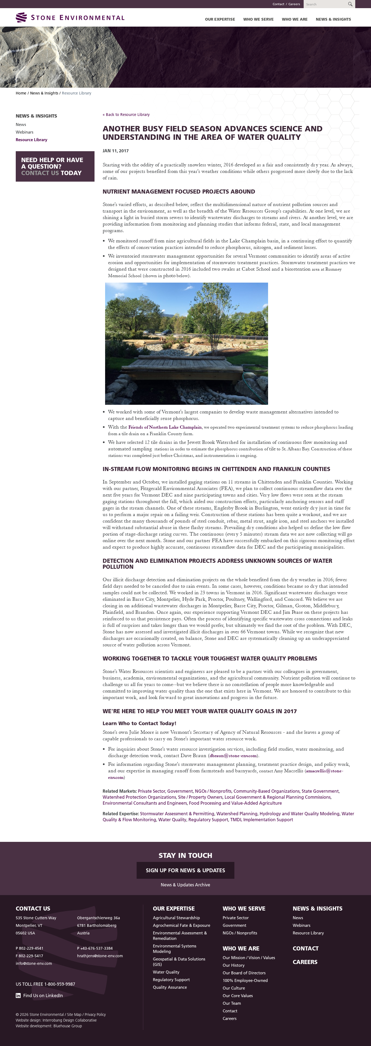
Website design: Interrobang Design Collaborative (56, 1020)
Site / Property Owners (200, 797)
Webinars (24, 132)
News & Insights (333, 19)
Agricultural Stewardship (176, 917)
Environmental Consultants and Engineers (145, 803)
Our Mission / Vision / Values (249, 957)
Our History (234, 965)
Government (180, 791)
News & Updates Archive (185, 884)
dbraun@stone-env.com (233, 755)
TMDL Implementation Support (261, 819)
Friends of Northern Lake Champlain (165, 427)
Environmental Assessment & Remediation (180, 935)
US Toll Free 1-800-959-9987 (45, 984)
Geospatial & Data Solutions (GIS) (179, 961)
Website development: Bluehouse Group (49, 1025)
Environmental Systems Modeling (174, 948)
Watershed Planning (236, 813)
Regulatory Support (208, 819)
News (21, 124)
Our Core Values (238, 995)
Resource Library (31, 139)
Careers (294, 4)
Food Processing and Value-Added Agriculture (235, 803)
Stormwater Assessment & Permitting (177, 813)
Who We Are (295, 19)
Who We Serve (258, 19)
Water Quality (172, 819)
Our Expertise (220, 19)
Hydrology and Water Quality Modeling (299, 813)
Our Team (232, 1003)
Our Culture (234, 988)
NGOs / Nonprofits (213, 791)
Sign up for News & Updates (185, 870)
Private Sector (151, 791)
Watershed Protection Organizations (139, 797)
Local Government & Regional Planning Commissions (278, 797)
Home (21, 93)
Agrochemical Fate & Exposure (181, 925)
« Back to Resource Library (126, 114)
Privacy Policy (95, 1014)
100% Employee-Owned (245, 980)
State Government (320, 791)
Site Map (74, 1014)
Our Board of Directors (244, 972)
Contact (278, 4)
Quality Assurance (170, 987)
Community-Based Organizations (267, 791)
